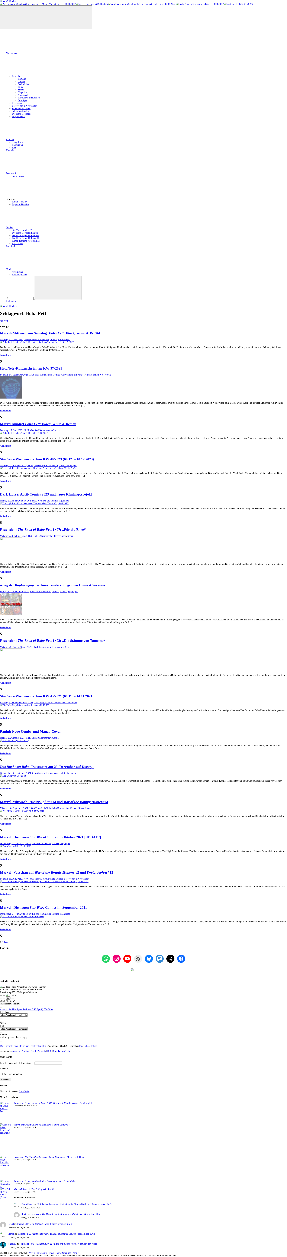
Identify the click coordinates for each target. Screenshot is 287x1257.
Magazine (22, 92)
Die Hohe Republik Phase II (25, 235)
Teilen (16, 1004)
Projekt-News (18, 116)
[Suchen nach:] (20, 298)
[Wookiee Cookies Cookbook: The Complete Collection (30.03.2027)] (142, 4)
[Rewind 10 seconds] (4, 998)
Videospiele (23, 95)
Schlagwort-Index (20, 111)
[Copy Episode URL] (1, 1032)
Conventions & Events (72, 374)
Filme (20, 87)
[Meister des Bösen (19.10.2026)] (92, 4)
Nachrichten (11, 53)
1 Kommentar (42, 339)
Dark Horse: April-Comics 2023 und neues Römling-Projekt (46, 494)
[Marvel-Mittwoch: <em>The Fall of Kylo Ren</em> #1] (5, 1200)
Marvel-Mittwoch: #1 (34, 1189)
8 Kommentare (44, 647)
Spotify (40, 1009)
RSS (14, 147)
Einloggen (11, 301)
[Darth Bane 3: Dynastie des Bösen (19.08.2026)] (200, 4)
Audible (13, 1009)
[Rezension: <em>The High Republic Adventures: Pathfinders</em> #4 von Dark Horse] (5, 1168)
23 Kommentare (43, 591)
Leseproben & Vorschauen (24, 105)
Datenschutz (55, 1253)
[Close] (1, 1007)
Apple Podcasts (24, 1009)
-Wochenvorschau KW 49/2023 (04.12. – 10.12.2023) (47, 459)
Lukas (33, 339)
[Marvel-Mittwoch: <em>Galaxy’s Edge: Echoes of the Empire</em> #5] (5, 1139)
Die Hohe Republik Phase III (25, 238)
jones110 (12, 1244)
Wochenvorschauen (21, 108)
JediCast (10, 139)
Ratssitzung (17, 145)
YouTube (48, 1009)
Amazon (4, 1009)
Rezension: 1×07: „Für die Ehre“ (43, 530)
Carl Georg (39, 465)
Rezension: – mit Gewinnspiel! (53, 1103)
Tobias (94, 1046)
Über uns (66, 1253)
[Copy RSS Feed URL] (1, 1018)
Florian (11, 1233)
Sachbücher (23, 84)
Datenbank (11, 173)
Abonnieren (6, 1004)
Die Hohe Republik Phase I (25, 232)
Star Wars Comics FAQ (23, 230)
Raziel (24, 1214)
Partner (75, 1253)
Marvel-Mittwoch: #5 (42, 1124)
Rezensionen (18, 103)
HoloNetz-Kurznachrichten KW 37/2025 (31, 368)
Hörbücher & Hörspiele (29, 97)
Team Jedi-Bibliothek (45, 808)
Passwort (4, 1068)
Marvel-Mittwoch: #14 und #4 (54, 802)
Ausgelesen (17, 142)
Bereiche (16, 76)
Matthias (34, 430)
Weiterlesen (5, 355)
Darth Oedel (27, 1204)
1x (8, 998)
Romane (22, 79)
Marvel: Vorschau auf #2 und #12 (56, 872)
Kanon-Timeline (19, 201)
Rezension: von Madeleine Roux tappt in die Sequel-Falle (44, 1181)
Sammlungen (18, 176)
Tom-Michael (34, 878)
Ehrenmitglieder (19, 274)
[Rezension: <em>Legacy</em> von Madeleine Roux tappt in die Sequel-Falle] (5, 1184)
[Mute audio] (1, 998)
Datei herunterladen (9, 1046)
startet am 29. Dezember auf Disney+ (47, 767)
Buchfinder (11, 246)
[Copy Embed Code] (1, 1041)
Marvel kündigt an (38, 424)
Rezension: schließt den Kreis (56, 1233)
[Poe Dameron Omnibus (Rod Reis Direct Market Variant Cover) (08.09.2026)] (38, 4)
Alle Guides (17, 243)
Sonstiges (22, 100)
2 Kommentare (46, 536)
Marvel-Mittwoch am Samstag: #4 (50, 333)
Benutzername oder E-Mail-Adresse (17, 1063)
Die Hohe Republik (21, 114)
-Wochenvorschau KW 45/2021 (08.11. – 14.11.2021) (47, 696)
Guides (9, 227)
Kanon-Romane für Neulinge (26, 241)
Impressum (42, 1253)
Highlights (64, 500)
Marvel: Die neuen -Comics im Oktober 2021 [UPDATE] (50, 837)
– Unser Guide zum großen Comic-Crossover (53, 585)
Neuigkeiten (17, 272)
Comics (21, 81)
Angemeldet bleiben (12, 1074)
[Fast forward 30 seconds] (12, 998)
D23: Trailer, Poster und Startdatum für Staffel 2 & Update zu (74, 1204)
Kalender (10, 150)
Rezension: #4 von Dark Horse (49, 1157)
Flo (36, 374)
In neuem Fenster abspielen (33, 1046)
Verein (9, 269)
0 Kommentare (45, 374)
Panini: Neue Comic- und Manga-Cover (30, 731)
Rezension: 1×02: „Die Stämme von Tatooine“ (52, 641)
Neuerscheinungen (68, 465)
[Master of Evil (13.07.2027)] (238, 4)
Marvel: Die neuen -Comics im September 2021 (43, 907)
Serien (21, 89)
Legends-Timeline (20, 204)
